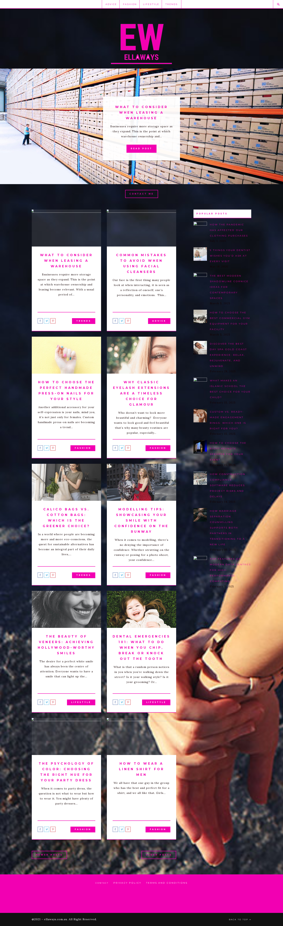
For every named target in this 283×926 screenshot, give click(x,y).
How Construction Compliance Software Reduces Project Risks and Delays (227, 485)
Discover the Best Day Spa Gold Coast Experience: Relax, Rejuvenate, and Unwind (228, 354)
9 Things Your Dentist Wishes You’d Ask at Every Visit (230, 256)
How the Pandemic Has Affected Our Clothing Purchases (229, 230)
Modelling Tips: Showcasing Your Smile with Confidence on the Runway (141, 520)
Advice (111, 4)
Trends (171, 4)
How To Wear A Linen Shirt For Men (141, 769)
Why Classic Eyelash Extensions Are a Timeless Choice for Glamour (141, 393)
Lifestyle (151, 4)
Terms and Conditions (167, 882)
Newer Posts (49, 855)
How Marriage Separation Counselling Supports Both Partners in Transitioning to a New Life (227, 527)
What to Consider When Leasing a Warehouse (141, 112)
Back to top (239, 919)
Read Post (141, 148)
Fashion (130, 4)
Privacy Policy (127, 882)
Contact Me (141, 194)
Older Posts (159, 855)
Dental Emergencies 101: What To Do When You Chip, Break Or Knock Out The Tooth (141, 648)
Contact (102, 883)
